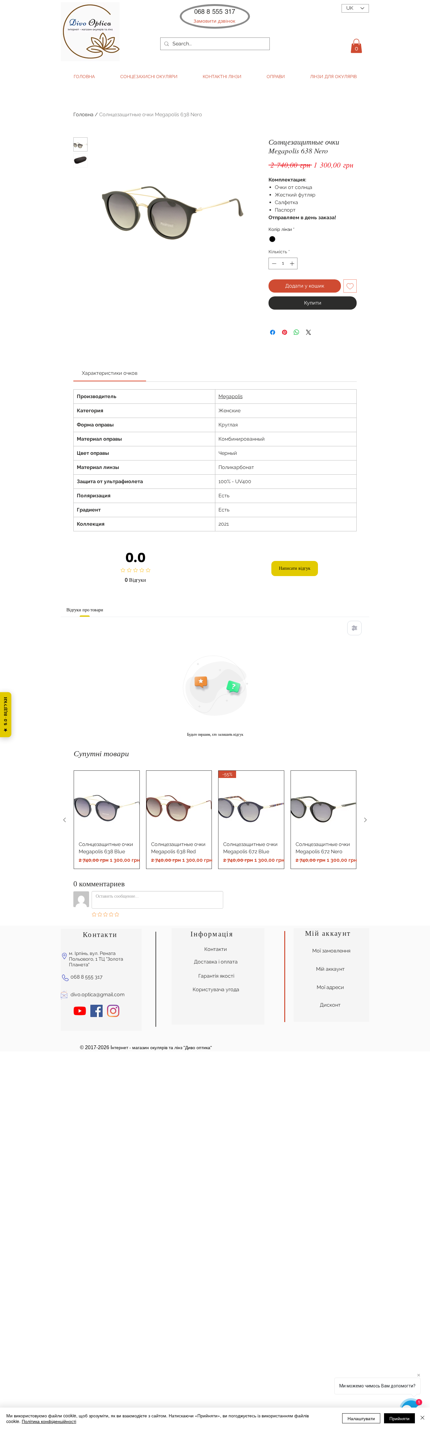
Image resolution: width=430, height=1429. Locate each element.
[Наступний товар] (365, 820)
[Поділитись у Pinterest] (284, 332)
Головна (83, 114)
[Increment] (293, 263)
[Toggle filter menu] (354, 628)
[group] (215, 819)
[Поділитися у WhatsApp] (296, 332)
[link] (110, 373)
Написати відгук (294, 568)
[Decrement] (273, 263)
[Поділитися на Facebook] (272, 332)
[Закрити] (422, 1418)
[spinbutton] (283, 263)
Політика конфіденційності (49, 1421)
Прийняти (399, 1418)
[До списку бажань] (350, 286)
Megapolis (230, 396)
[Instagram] (113, 1011)
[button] (214, 21)
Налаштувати (361, 1418)
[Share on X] (308, 332)
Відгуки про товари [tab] (84, 610)
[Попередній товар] (64, 820)
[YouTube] (80, 1011)
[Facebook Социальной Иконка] (96, 1011)
